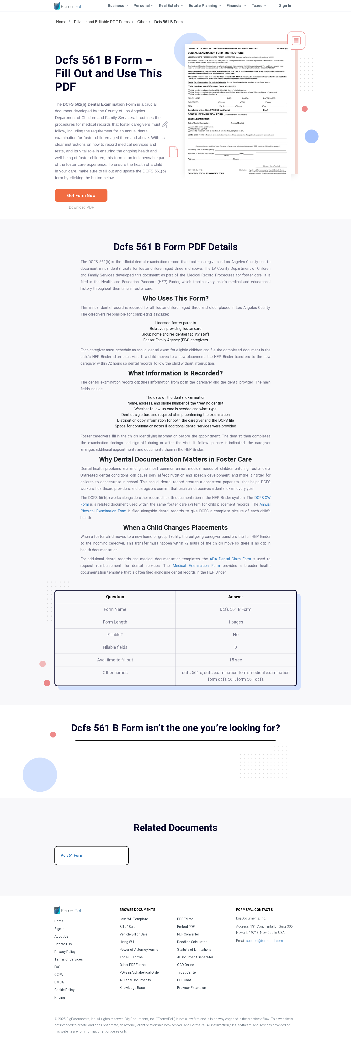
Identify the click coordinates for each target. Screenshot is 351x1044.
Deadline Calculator (192, 942)
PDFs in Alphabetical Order (140, 972)
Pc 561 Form (72, 855)
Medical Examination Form (196, 565)
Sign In (285, 5)
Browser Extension (191, 988)
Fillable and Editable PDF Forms (102, 22)
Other (142, 22)
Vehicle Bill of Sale (133, 934)
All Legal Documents (135, 980)
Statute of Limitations (194, 949)
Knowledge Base (132, 988)
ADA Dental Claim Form (230, 559)
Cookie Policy (64, 990)
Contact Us (63, 944)
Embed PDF (186, 927)
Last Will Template (134, 919)
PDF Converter (188, 934)
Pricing (59, 997)
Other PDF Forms (133, 965)
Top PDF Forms (131, 957)
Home (61, 22)
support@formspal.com (264, 941)
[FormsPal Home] (67, 909)
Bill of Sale (127, 927)
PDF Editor (185, 919)
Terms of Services (68, 959)
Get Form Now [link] (81, 195)
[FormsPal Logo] (67, 5)
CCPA (58, 974)
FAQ (57, 967)
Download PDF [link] (81, 207)
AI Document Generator (195, 957)
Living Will (127, 942)
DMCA (59, 982)
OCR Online (185, 965)
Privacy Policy (64, 952)
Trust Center (187, 972)
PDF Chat (184, 980)
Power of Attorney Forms (139, 949)
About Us (61, 936)
